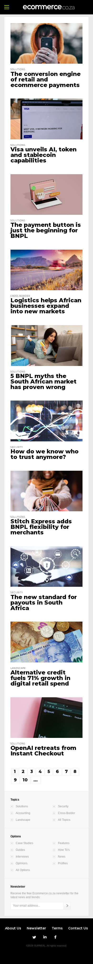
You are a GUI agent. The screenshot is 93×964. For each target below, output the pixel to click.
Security (63, 806)
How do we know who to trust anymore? (44, 454)
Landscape (23, 820)
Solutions (22, 806)
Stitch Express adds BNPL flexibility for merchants (41, 527)
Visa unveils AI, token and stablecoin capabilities (43, 155)
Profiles (63, 863)
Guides (20, 850)
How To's (64, 850)
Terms (57, 928)
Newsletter (36, 928)
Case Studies (24, 843)
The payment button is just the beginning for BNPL (45, 230)
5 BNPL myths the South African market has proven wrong (43, 381)
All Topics (64, 820)
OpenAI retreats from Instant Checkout (43, 750)
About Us (13, 928)
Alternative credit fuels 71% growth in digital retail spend (40, 678)
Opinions (21, 863)
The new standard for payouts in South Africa (43, 602)
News (61, 856)
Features (63, 843)
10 (25, 780)
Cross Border (66, 813)
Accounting (23, 813)
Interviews (22, 856)
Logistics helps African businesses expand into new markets (45, 306)
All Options (23, 870)
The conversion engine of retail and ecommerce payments (45, 79)
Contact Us (78, 928)
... (35, 780)
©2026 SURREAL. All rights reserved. (46, 945)
